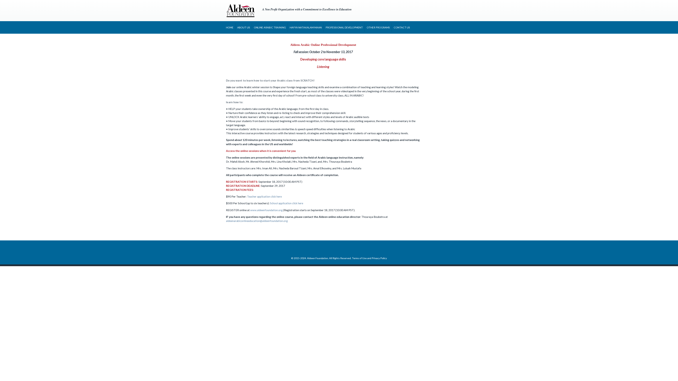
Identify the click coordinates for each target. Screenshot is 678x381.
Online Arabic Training (270, 27)
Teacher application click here (264, 196)
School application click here (286, 203)
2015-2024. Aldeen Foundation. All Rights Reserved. (323, 258)
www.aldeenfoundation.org (266, 210)
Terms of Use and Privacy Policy (369, 258)
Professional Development (344, 27)
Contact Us (402, 27)
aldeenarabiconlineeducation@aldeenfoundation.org (257, 220)
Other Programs (378, 27)
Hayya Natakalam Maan (306, 27)
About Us (243, 27)
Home (229, 27)
